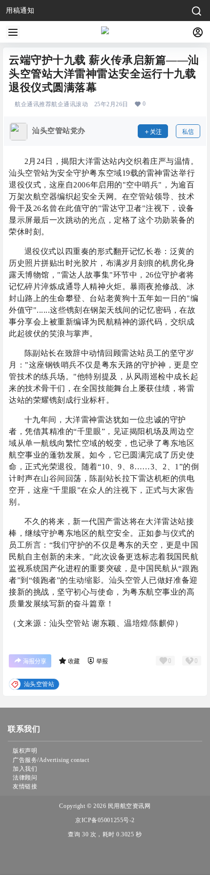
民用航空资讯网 (128, 806)
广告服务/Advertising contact (51, 760)
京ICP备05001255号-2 (105, 820)
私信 (188, 132)
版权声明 (25, 750)
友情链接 (25, 786)
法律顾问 (25, 777)
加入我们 (25, 768)
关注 (156, 132)
